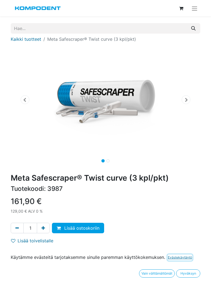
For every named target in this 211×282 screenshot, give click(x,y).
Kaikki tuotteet (26, 39)
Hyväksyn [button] (188, 273)
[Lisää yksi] (43, 228)
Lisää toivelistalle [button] (35, 240)
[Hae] (193, 28)
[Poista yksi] (17, 228)
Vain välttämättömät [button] (156, 273)
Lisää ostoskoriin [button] (81, 228)
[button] (25, 99)
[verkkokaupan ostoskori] (181, 8)
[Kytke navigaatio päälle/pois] (194, 8)
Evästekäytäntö (180, 257)
